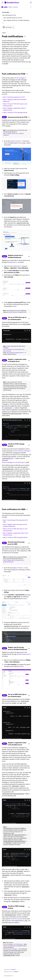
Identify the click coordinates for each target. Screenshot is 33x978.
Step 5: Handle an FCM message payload (15, 112)
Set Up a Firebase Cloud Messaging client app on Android (13, 350)
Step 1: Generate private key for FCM (14, 97)
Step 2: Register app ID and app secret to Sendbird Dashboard (15, 525)
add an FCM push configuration (16, 312)
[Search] (31, 2)
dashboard (12, 262)
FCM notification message (21, 451)
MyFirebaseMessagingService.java (12, 420)
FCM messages (20, 78)
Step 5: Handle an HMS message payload (15, 537)
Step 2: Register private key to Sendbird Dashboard (14, 100)
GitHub (15, 971)
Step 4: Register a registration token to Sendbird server (14, 109)
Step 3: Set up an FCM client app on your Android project (15, 105)
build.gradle (6, 330)
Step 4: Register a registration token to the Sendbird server (15, 534)
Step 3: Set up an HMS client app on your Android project (15, 530)
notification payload (17, 919)
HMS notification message (10, 949)
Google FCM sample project (16, 352)
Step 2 (25, 599)
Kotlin (4, 707)
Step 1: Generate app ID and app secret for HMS (15, 521)
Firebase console (15, 141)
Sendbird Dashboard (23, 654)
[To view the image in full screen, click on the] (16, 156)
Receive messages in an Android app (13, 462)
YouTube (13, 969)
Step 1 (15, 306)
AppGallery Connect (16, 568)
